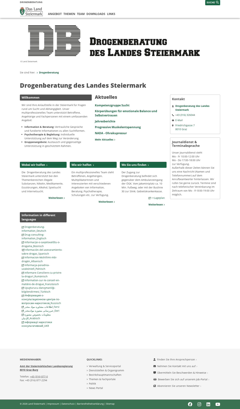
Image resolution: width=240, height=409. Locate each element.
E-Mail (179, 120)
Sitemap (110, 403)
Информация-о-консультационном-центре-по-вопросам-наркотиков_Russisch (41, 299)
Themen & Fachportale (102, 379)
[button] (213, 3)
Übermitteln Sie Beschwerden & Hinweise (182, 372)
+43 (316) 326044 (185, 115)
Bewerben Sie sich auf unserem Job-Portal (183, 379)
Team (81, 14)
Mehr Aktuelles (104, 139)
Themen (69, 14)
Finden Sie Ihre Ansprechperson (176, 359)
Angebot (55, 14)
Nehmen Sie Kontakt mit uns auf (176, 366)
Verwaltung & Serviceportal (105, 366)
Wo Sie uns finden (134, 165)
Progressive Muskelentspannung (118, 127)
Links (111, 14)
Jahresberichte (105, 121)
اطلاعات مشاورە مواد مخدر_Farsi (41, 306)
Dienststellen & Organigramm (106, 370)
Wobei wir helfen (33, 165)
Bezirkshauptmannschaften (105, 374)
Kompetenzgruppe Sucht (112, 105)
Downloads (95, 14)
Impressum (53, 403)
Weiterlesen (56, 197)
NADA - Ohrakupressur (111, 133)
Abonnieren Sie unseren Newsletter (178, 386)
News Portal (96, 388)
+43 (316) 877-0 (39, 376)
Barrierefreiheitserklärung (90, 403)
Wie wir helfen (82, 165)
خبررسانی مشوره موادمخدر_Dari (41, 310)
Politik (92, 383)
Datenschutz (68, 403)
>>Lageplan (158, 197)
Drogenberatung (49, 72)
